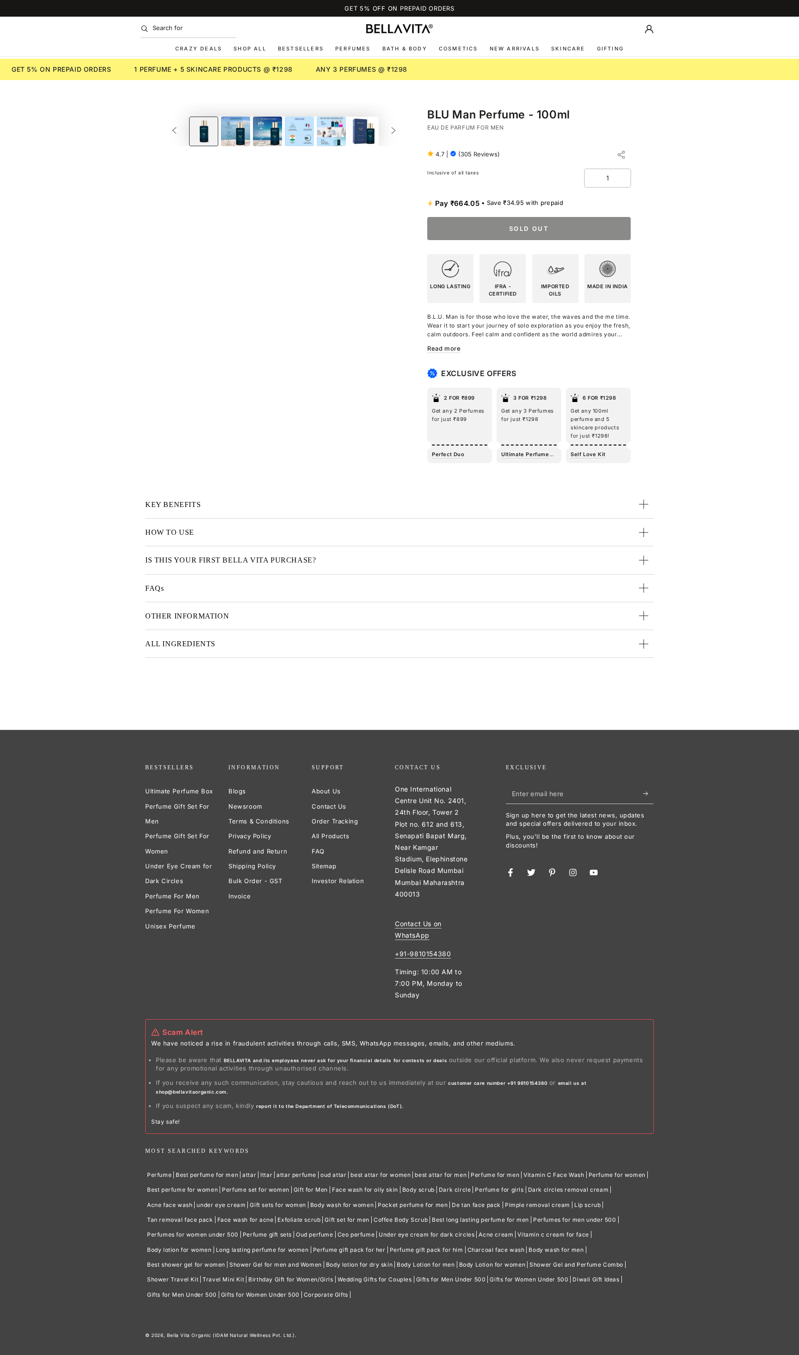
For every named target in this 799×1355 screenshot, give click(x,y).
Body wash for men (556, 1249)
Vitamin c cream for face (553, 1234)
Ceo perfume (356, 1234)
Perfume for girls (499, 1189)
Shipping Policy (252, 866)
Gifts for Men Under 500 (451, 1279)
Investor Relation (338, 881)
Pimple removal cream (537, 1204)
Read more (444, 348)
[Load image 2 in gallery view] (235, 131)
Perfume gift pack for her (349, 1249)
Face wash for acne (245, 1219)
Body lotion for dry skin (359, 1264)
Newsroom (245, 806)
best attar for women (380, 1174)
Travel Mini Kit (223, 1279)
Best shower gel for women (186, 1264)
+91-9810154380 (423, 954)
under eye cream (221, 1204)
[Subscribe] (648, 793)
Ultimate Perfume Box (179, 791)
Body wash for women (342, 1204)
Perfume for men (495, 1174)
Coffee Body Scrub (401, 1219)
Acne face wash (169, 1204)
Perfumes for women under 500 (193, 1234)
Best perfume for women (182, 1189)
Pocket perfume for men (413, 1204)
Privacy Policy (249, 836)
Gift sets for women (278, 1204)
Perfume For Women (177, 911)
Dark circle (455, 1189)
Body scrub (418, 1189)
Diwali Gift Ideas (595, 1279)
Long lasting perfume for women (262, 1249)
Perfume (159, 1174)
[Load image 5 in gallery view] (331, 131)
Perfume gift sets (267, 1234)
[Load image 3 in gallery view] (267, 131)
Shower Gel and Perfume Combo (576, 1264)
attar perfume (296, 1174)
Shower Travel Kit (172, 1279)
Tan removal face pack (180, 1219)
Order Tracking (335, 821)
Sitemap (324, 866)
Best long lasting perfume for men (480, 1219)
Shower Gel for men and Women (275, 1264)
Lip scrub (587, 1204)
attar (249, 1174)
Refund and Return (257, 851)
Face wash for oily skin (365, 1189)
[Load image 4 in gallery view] (299, 131)
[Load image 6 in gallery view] (363, 131)
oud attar (333, 1174)
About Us (326, 791)
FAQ (318, 851)
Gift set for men (347, 1219)
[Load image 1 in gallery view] (203, 131)
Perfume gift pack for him (426, 1249)
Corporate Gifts (326, 1294)
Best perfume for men (207, 1174)
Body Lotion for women (492, 1264)
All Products (330, 836)
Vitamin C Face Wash (553, 1174)
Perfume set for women (255, 1189)
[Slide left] (174, 131)
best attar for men (441, 1174)
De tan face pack (476, 1204)
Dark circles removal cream (568, 1189)
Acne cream (496, 1234)
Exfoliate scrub (298, 1219)
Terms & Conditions (258, 821)
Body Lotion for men (426, 1264)
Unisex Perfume (170, 926)
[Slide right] (393, 131)
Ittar (266, 1174)
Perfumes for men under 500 (574, 1219)
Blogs (237, 791)
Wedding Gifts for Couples (375, 1279)
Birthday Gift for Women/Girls (290, 1279)
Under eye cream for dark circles (426, 1234)
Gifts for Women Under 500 (529, 1279)
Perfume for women (617, 1174)
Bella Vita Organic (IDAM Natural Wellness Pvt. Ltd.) (231, 1335)
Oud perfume (314, 1234)
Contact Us (329, 806)
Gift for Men (311, 1189)
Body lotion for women (179, 1249)
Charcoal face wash (496, 1249)
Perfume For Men (172, 896)
